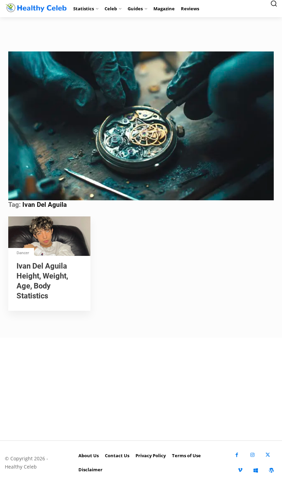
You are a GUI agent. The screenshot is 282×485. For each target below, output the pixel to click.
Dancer (23, 252)
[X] (268, 455)
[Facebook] (237, 455)
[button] (141, 125)
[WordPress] (271, 470)
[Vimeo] (240, 470)
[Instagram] (252, 455)
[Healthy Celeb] (35, 8)
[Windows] (256, 470)
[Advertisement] (141, 389)
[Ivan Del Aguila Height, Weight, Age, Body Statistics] (49, 236)
